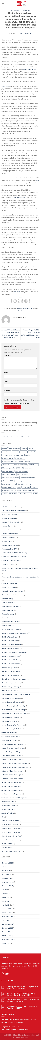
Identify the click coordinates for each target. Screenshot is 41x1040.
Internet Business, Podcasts (10, 717)
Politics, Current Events (9, 740)
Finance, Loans (6, 618)
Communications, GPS (9, 549)
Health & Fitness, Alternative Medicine (14, 633)
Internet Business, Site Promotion (12, 725)
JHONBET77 (31, 452)
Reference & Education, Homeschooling (14, 767)
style (14, 487)
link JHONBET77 (33, 464)
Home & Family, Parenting (10, 687)
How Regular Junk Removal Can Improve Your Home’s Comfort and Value (22, 987)
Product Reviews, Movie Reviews (12, 748)
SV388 (19, 487)
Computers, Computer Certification (13, 556)
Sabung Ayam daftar (7, 471)
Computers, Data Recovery (10, 560)
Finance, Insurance (7, 610)
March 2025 (5, 870)
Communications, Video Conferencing (14, 553)
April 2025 (5, 867)
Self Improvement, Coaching (11, 786)
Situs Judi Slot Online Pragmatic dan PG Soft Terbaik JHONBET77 (22, 1007)
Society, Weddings (7, 813)
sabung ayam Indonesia (8, 474)
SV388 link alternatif (7, 490)
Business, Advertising (8, 518)
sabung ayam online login (28, 477)
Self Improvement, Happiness (11, 794)
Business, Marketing (8, 537)
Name (6, 372)
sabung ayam (28, 468)
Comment (7, 355)
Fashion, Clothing (7, 599)
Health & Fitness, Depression (11, 644)
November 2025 (7, 863)
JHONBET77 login (7, 455)
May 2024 (5, 897)
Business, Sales (6, 541)
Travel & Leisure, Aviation (10, 821)
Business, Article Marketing (20, 10)
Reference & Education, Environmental (14, 763)
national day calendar (8, 733)
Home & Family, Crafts (9, 667)
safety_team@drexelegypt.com (17, 1029)
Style (3, 817)
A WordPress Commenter (10, 437)
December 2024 (7, 882)
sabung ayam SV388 (29, 69)
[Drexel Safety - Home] (22, 3)
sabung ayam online (22, 474)
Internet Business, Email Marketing (13, 706)
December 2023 (7, 916)
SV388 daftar (26, 487)
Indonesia (20, 310)
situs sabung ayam (20, 481)
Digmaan (24, 448)
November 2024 (7, 886)
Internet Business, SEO (9, 721)
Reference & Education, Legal (11, 775)
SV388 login (18, 490)
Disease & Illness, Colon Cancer (12, 595)
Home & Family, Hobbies (10, 675)
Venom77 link (13, 493)
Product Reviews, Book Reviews (12, 744)
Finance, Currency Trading (10, 606)
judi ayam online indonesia (9, 461)
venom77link (28, 33)
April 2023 (5, 920)
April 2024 (5, 901)
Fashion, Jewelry (7, 602)
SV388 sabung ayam (18, 198)
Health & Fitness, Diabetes (10, 648)
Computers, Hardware (9, 583)
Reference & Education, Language (12, 771)
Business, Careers (7, 526)
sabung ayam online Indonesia (10, 477)
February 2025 (6, 874)
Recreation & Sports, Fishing (11, 755)
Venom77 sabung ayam (25, 493)
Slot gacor (28, 484)
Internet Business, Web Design (11, 729)
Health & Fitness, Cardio (9, 641)
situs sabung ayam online (9, 484)
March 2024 (5, 905)
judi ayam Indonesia (7, 458)
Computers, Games (8, 564)
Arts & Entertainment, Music (11, 507)
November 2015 (7, 928)
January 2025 (6, 878)
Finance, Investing (7, 614)
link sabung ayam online (8, 468)
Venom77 (4, 493)
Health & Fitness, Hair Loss (10, 656)
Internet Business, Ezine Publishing (13, 710)
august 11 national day (9, 514)
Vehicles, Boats (6, 847)
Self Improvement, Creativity (11, 790)
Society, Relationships (8, 805)
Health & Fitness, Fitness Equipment (13, 652)
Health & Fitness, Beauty (9, 637)
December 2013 (7, 939)
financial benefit (6, 452)
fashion (31, 448)
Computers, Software (8, 587)
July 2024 (4, 890)
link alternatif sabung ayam (19, 464)
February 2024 (6, 909)
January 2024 (6, 913)
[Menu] (2, 3)
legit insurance (6, 464)
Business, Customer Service (10, 530)
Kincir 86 (21, 461)
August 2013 (5, 943)
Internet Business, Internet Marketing (14, 713)
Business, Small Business (9, 545)
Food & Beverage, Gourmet (10, 629)
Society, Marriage (7, 801)
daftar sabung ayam (14, 448)
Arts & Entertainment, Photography (13, 511)
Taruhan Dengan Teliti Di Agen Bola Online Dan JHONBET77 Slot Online (23, 1000)
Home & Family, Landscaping (11, 683)
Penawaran (5, 86)
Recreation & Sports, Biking (10, 752)
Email (6, 381)
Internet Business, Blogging (10, 698)
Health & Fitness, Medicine (10, 660)
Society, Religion (7, 809)
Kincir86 (27, 461)
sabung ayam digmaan (21, 471)
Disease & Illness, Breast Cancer (12, 591)
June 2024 (4, 893)
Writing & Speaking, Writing (11, 851)
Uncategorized (6, 844)
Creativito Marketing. (21, 1037)
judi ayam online (19, 458)
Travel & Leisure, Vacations (10, 840)
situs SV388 (21, 484)
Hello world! (25, 437)
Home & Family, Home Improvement (13, 679)
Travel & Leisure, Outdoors (10, 832)
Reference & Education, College (12, 759)
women (35, 493)
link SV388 (16, 292)
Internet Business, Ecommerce (11, 702)
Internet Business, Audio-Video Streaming (15, 694)
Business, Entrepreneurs (9, 533)
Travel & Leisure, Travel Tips (11, 836)
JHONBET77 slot (18, 455)
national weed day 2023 (9, 736)
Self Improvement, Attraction (11, 782)
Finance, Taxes (6, 625)
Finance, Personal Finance (10, 621)
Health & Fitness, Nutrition (10, 664)
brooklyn (4, 448)
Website (7, 390)
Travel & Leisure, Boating (10, 824)
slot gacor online (6, 487)
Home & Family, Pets (8, 690)
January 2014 (6, 936)
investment (23, 452)
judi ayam (28, 455)
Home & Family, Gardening (10, 671)
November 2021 (7, 924)
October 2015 (6, 932)
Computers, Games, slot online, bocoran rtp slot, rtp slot (20, 577)
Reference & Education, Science (12, 778)
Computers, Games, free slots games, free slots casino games (19, 569)
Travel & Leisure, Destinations (11, 828)
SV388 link (35, 487)
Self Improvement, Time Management (14, 798)
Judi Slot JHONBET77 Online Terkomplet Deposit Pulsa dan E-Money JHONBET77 (21, 994)
